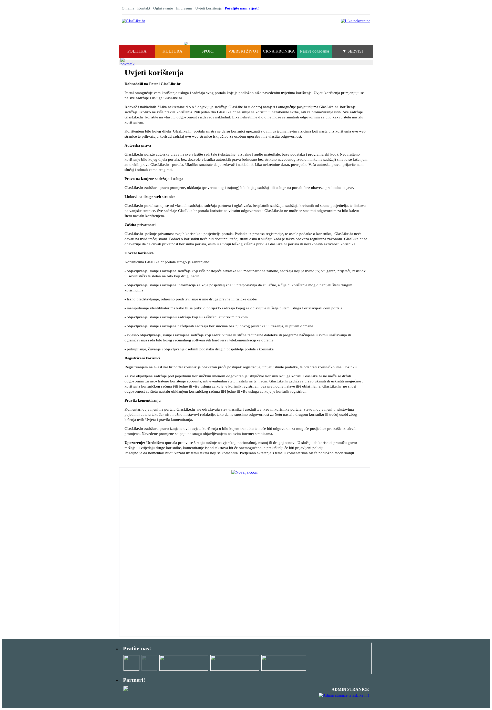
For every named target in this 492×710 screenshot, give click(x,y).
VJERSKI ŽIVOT (243, 51)
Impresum (184, 8)
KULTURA (172, 51)
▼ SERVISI (352, 51)
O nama (128, 8)
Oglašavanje (163, 8)
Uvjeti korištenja (208, 8)
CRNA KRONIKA (279, 51)
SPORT (207, 51)
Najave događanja (314, 51)
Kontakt (143, 8)
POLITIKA (137, 51)
